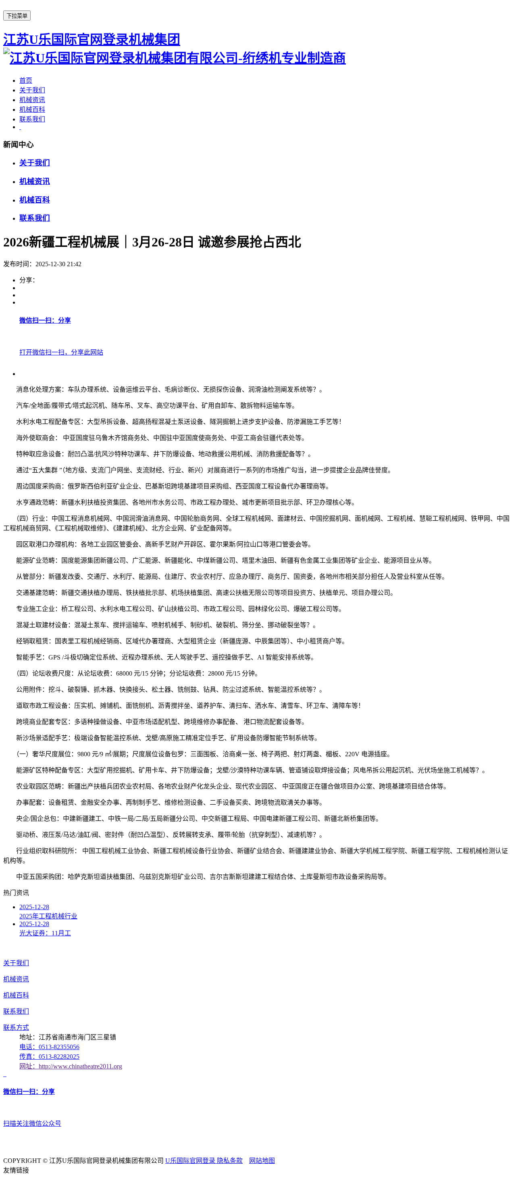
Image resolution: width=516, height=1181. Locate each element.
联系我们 (32, 119)
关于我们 (32, 90)
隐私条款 (230, 1160)
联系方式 (16, 1027)
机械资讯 (32, 99)
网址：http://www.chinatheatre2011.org (70, 1066)
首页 (25, 80)
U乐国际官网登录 (191, 1160)
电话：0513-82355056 (49, 1046)
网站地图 (262, 1160)
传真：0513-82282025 (49, 1056)
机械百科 (32, 109)
